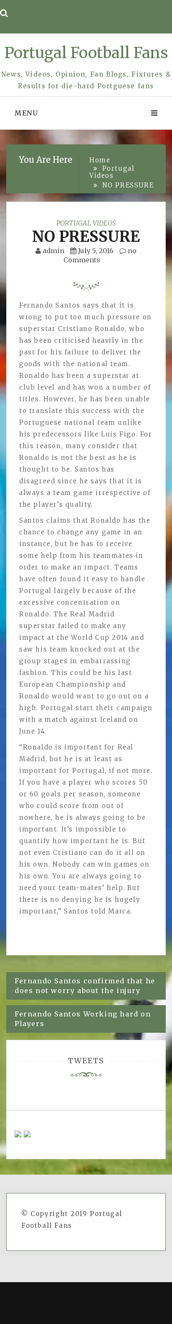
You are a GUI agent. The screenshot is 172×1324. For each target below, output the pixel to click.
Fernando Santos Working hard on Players (83, 1019)
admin (53, 250)
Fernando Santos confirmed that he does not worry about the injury (85, 986)
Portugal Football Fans (86, 53)
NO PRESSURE (86, 236)
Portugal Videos (86, 223)
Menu (26, 113)
